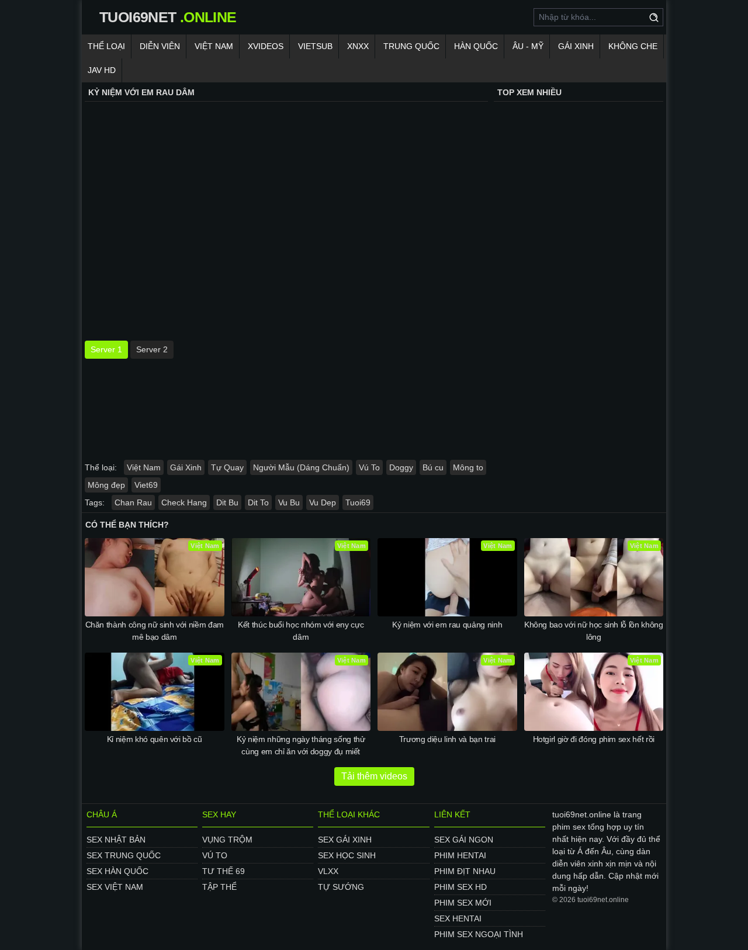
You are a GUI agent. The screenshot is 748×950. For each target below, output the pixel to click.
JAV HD (102, 70)
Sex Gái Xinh (345, 839)
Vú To (369, 467)
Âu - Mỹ (527, 46)
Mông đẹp (106, 485)
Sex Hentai (458, 918)
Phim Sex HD (460, 887)
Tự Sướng (341, 887)
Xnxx (358, 46)
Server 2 (152, 349)
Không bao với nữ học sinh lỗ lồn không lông (593, 631)
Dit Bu (227, 502)
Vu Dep (322, 502)
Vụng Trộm (227, 839)
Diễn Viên (160, 46)
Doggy (401, 467)
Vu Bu (289, 502)
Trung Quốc (411, 46)
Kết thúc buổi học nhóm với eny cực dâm (300, 631)
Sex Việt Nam (114, 887)
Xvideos (265, 46)
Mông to (468, 467)
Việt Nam (214, 46)
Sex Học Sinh (347, 855)
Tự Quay (227, 467)
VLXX (328, 871)
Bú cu (433, 467)
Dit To (258, 502)
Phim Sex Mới (462, 902)
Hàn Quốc (476, 46)
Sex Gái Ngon (463, 839)
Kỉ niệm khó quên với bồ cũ (154, 739)
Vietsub (315, 46)
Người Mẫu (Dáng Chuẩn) (301, 467)
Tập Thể (219, 887)
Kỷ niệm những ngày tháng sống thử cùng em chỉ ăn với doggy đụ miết (301, 745)
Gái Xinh (576, 46)
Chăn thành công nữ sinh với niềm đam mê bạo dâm (154, 631)
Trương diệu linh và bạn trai (447, 739)
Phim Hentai (460, 855)
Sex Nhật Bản (116, 839)
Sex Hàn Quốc (117, 871)
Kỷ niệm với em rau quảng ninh (447, 624)
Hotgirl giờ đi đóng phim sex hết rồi (593, 739)
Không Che (632, 46)
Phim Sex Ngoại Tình (478, 934)
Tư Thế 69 (223, 871)
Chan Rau (133, 502)
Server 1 (106, 349)
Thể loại (106, 46)
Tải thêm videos (374, 776)
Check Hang (184, 502)
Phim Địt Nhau (465, 871)
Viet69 (146, 485)
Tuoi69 (357, 502)
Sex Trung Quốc (123, 855)
